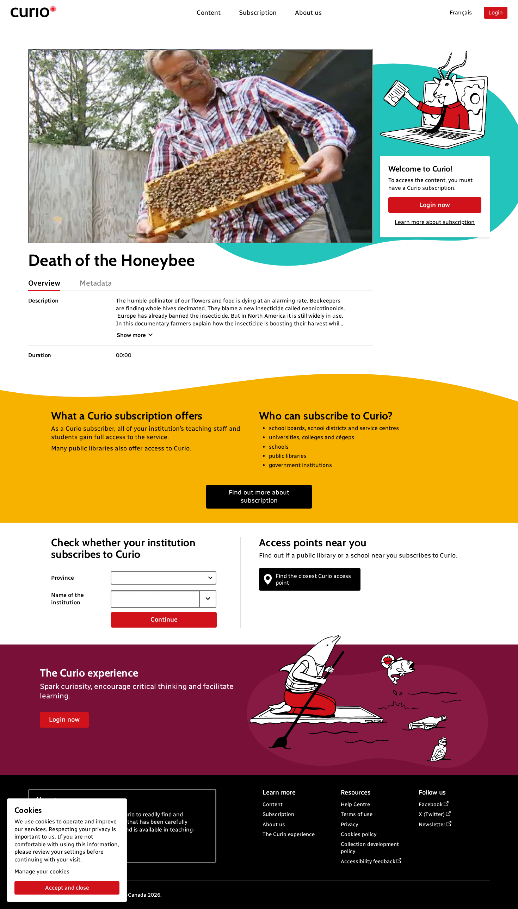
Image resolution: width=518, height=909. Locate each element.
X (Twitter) (432, 814)
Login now (434, 205)
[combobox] (155, 599)
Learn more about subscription (435, 222)
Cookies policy (358, 834)
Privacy (349, 824)
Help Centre (355, 804)
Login (495, 12)
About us (274, 824)
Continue (164, 619)
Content (273, 804)
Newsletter (432, 824)
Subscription (278, 814)
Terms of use (356, 814)
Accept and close (67, 887)
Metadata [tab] (96, 283)
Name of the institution (67, 599)
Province (62, 577)
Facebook (431, 804)
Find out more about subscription (259, 496)
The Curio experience (289, 834)
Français (461, 12)
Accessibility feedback (368, 861)
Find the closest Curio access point (313, 579)
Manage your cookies (41, 871)
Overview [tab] (44, 283)
